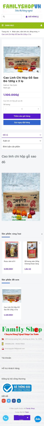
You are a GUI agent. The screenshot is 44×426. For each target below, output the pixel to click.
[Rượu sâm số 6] (11, 249)
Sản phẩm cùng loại (11, 234)
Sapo (27, 412)
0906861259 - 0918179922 (15, 344)
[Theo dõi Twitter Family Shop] (9, 401)
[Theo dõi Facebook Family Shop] (14, 401)
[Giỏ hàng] (26, 16)
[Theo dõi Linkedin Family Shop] (19, 401)
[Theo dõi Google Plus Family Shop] (4, 401)
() (33, 17)
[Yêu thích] (38, 46)
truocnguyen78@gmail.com (15, 348)
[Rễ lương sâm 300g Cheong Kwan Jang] (32, 249)
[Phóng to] (38, 71)
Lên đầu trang (21, 417)
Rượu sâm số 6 (9, 261)
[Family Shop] (22, 330)
